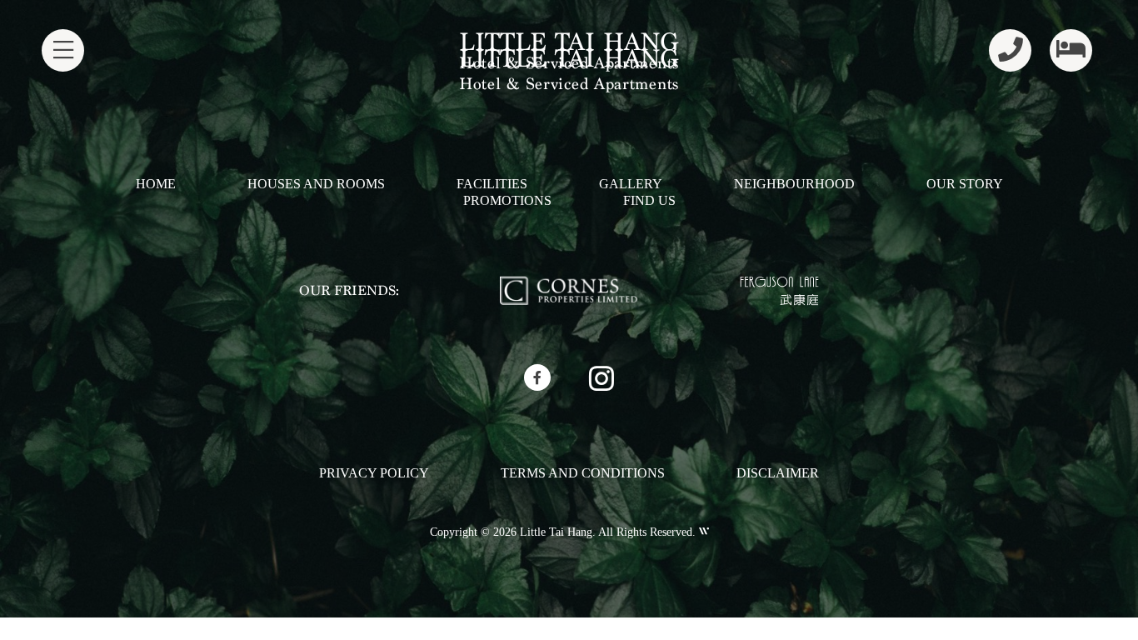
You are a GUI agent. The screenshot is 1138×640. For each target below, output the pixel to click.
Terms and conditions (583, 473)
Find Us (649, 200)
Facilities (492, 184)
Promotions (507, 200)
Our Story (964, 184)
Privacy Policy (374, 473)
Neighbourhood (794, 184)
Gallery (630, 184)
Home (156, 184)
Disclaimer (777, 473)
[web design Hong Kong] (702, 532)
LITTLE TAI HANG (568, 41)
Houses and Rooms (316, 184)
